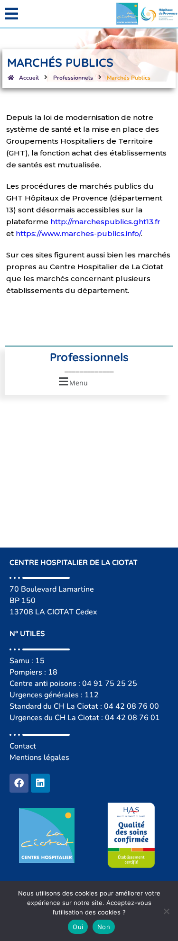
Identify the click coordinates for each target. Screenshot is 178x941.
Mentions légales (39, 757)
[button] (44, 13)
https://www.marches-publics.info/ (78, 233)
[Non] (166, 911)
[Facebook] (18, 783)
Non (103, 927)
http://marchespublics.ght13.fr (105, 221)
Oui (78, 927)
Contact (22, 746)
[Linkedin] (40, 783)
